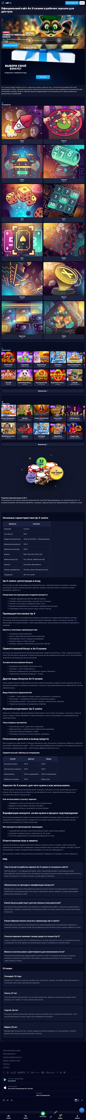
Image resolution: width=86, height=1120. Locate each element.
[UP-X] (8, 3)
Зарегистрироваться (72, 3)
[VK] (8, 1100)
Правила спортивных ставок (11, 1060)
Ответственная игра (9, 1054)
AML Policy (6, 1064)
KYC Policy (6, 1067)
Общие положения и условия (12, 1050)
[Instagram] (4, 1100)
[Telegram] (11, 1100)
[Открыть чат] (81, 1110)
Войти (82, 3)
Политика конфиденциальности (12, 1057)
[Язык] (76, 1100)
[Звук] (82, 1100)
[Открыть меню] (3, 3)
